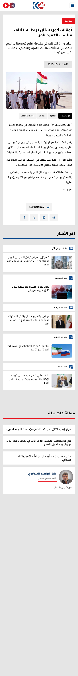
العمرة (53, 116)
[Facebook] (24, 217)
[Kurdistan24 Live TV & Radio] (6, 5)
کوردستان (65, 116)
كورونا (42, 116)
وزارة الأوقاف (27, 116)
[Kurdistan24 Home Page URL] (39, 5)
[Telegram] (54, 217)
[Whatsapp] (44, 217)
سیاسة (68, 21)
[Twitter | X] (34, 217)
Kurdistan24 (36, 207)
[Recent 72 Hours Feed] (12, 5)
